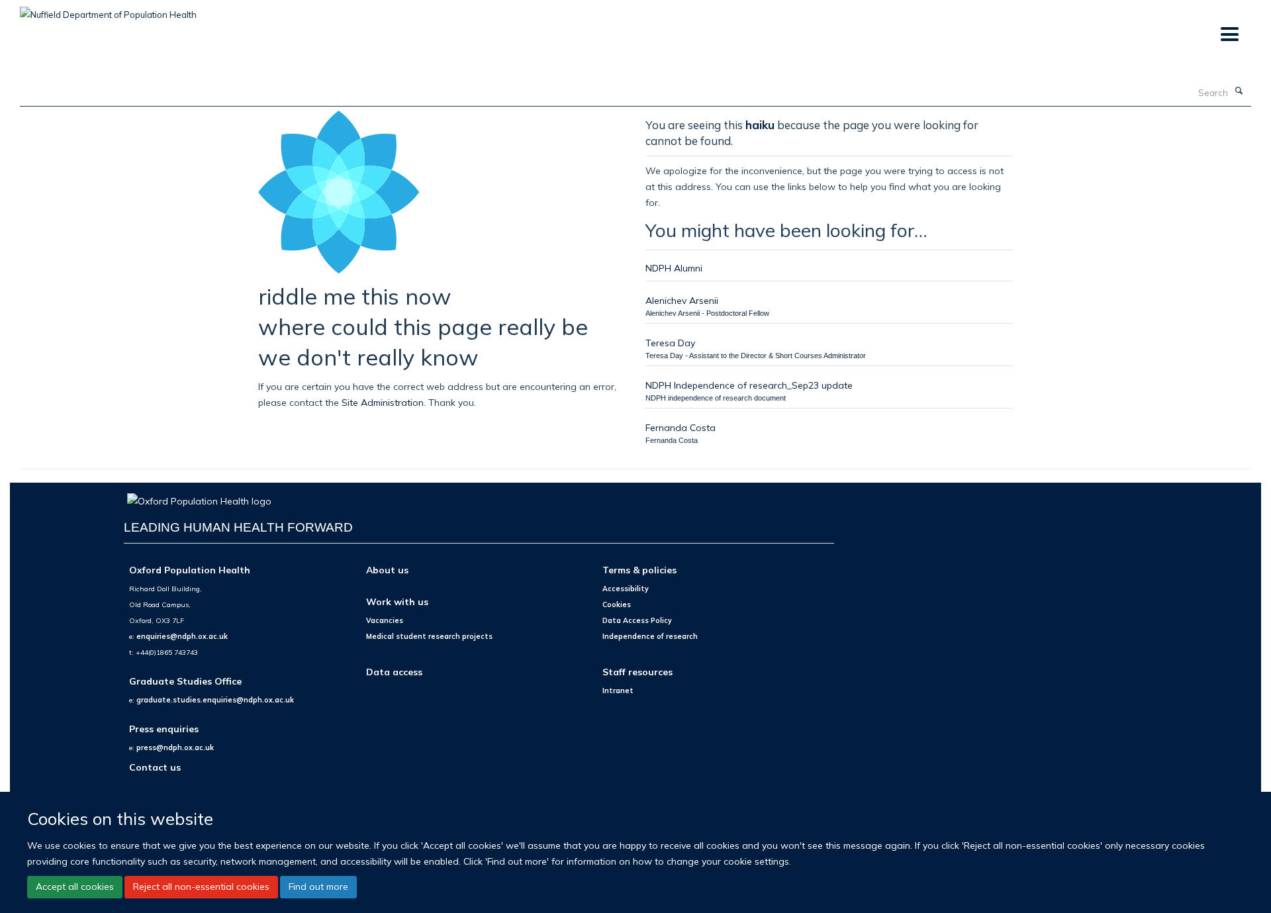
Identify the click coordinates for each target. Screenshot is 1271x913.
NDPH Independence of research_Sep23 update (749, 385)
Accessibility (625, 588)
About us (387, 569)
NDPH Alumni (673, 267)
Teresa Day (670, 342)
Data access (394, 671)
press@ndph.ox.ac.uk (175, 747)
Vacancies (384, 620)
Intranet (618, 690)
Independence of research (650, 636)
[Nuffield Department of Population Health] (108, 10)
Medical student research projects (429, 636)
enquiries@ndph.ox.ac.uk (182, 636)
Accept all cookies (75, 886)
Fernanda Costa (680, 427)
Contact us (155, 767)
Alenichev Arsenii (681, 300)
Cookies (616, 604)
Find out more (318, 886)
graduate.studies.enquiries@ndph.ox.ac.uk (215, 699)
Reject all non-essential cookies (201, 886)
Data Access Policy (637, 620)
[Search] (1238, 91)
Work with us (397, 601)
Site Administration (383, 402)
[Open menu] (1229, 34)
